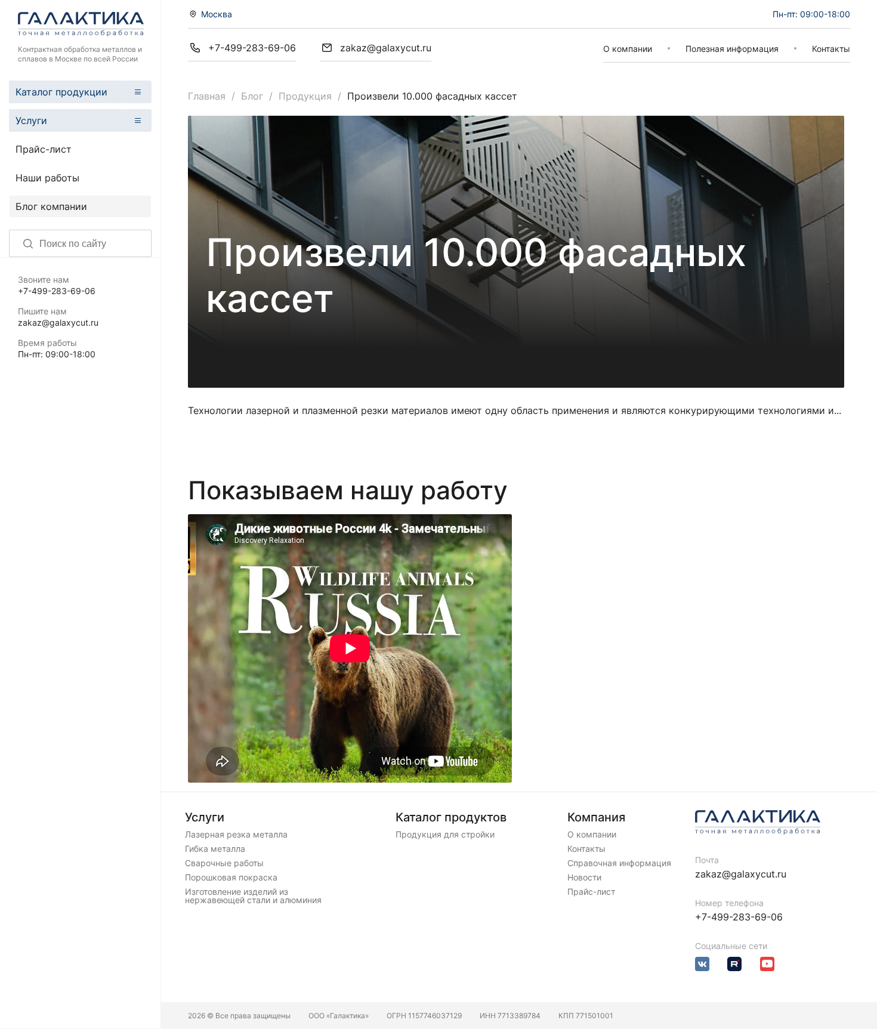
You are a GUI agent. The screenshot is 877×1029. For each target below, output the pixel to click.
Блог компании (51, 206)
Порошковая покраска (231, 877)
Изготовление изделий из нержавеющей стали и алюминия (253, 896)
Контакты (831, 49)
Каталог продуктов (451, 817)
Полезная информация (732, 49)
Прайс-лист (44, 149)
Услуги (31, 120)
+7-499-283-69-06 (56, 291)
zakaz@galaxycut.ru (58, 322)
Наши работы (47, 178)
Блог (252, 96)
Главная (207, 96)
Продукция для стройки (445, 834)
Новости (584, 877)
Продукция (305, 96)
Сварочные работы (224, 863)
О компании (627, 49)
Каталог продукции (61, 92)
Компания (596, 817)
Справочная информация (619, 863)
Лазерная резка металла (236, 834)
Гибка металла (215, 849)
